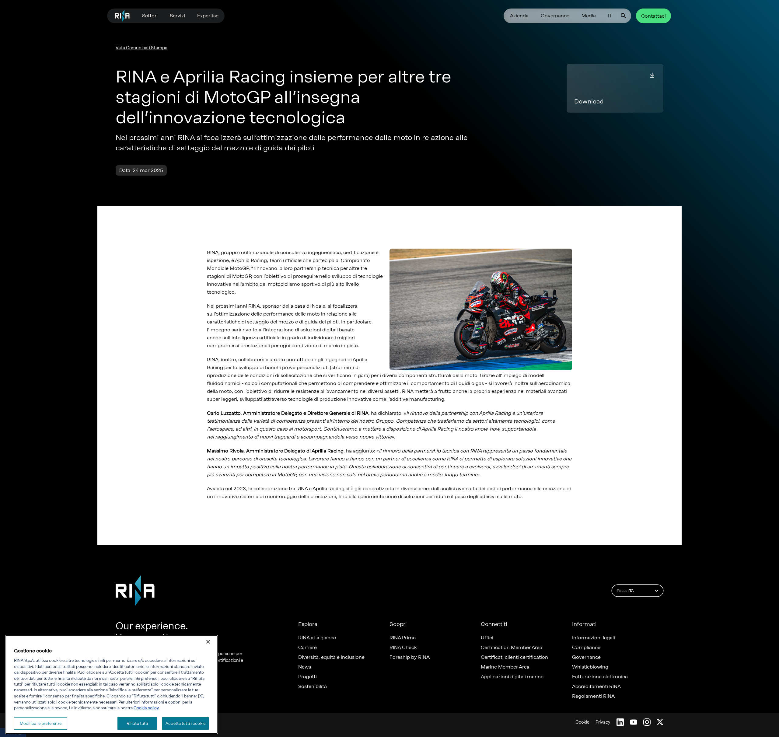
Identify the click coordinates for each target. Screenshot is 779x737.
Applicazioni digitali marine (512, 676)
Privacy (603, 722)
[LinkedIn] (620, 722)
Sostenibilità (312, 686)
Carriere (307, 647)
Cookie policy (146, 708)
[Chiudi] (208, 641)
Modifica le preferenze (41, 723)
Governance (555, 16)
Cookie (582, 722)
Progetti (307, 676)
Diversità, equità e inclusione (331, 657)
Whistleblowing (590, 667)
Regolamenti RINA (593, 696)
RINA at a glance (317, 637)
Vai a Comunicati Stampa (141, 48)
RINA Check (403, 647)
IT (610, 16)
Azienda (519, 16)
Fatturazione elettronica (600, 676)
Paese (625, 591)
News (304, 667)
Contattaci (653, 16)
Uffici (487, 637)
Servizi (177, 16)
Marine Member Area (505, 667)
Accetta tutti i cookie (185, 723)
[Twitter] (660, 722)
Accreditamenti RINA (596, 686)
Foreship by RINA (410, 657)
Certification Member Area (511, 647)
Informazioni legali (593, 637)
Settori (150, 16)
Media (589, 16)
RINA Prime (403, 637)
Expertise (207, 16)
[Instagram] (647, 722)
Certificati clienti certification (514, 657)
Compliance (586, 647)
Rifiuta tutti (137, 723)
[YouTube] (633, 722)
